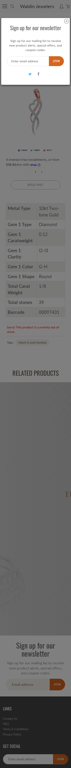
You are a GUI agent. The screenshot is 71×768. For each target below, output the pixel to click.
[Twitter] (29, 74)
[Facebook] (38, 74)
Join (56, 61)
